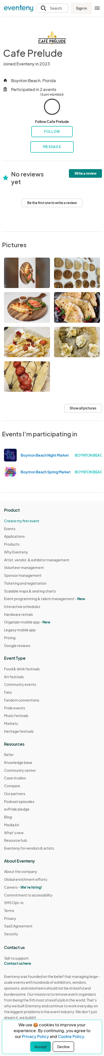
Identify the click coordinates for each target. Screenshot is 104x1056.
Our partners (14, 793)
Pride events (14, 708)
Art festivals (14, 676)
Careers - (23, 887)
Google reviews (17, 645)
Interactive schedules (22, 606)
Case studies (15, 778)
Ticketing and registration (25, 583)
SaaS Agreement (18, 926)
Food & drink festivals (22, 669)
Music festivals (16, 715)
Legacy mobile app (20, 630)
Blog (8, 817)
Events (9, 528)
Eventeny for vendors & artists (29, 848)
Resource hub (15, 840)
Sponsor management (23, 575)
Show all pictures (83, 408)
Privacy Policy (35, 1036)
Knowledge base (18, 762)
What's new (14, 832)
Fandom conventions (21, 700)
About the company (20, 871)
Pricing (9, 637)
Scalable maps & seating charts (30, 591)
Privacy (10, 918)
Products (11, 544)
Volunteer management (24, 567)
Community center (20, 770)
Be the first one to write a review (52, 203)
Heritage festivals (19, 731)
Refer (9, 754)
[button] (53, 8)
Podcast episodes (19, 801)
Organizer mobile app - (27, 622)
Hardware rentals (18, 614)
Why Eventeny (16, 552)
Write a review (85, 173)
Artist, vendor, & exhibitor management (36, 560)
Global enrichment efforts (25, 879)
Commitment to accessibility (28, 895)
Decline (63, 1046)
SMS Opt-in (13, 902)
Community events (20, 684)
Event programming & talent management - (44, 598)
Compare (12, 785)
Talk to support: (17, 961)
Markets (11, 723)
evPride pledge (17, 809)
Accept (40, 1046)
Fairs (8, 692)
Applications (14, 536)
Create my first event (21, 520)
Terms (9, 910)
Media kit (11, 824)
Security (11, 934)
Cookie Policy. (71, 1036)
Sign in (81, 8)
